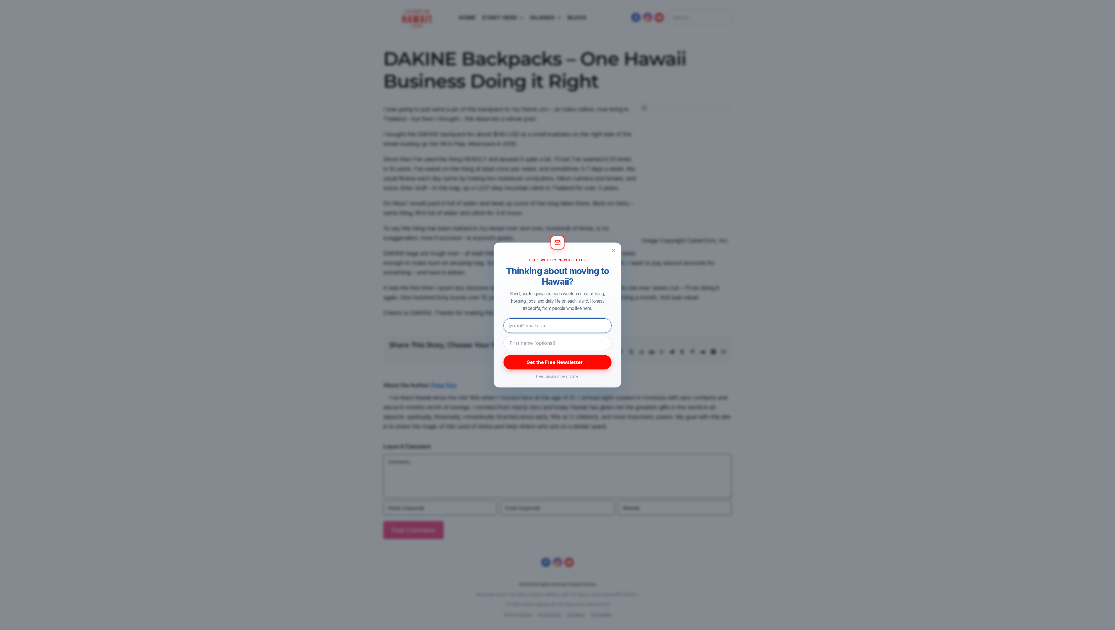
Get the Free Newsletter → (557, 362)
